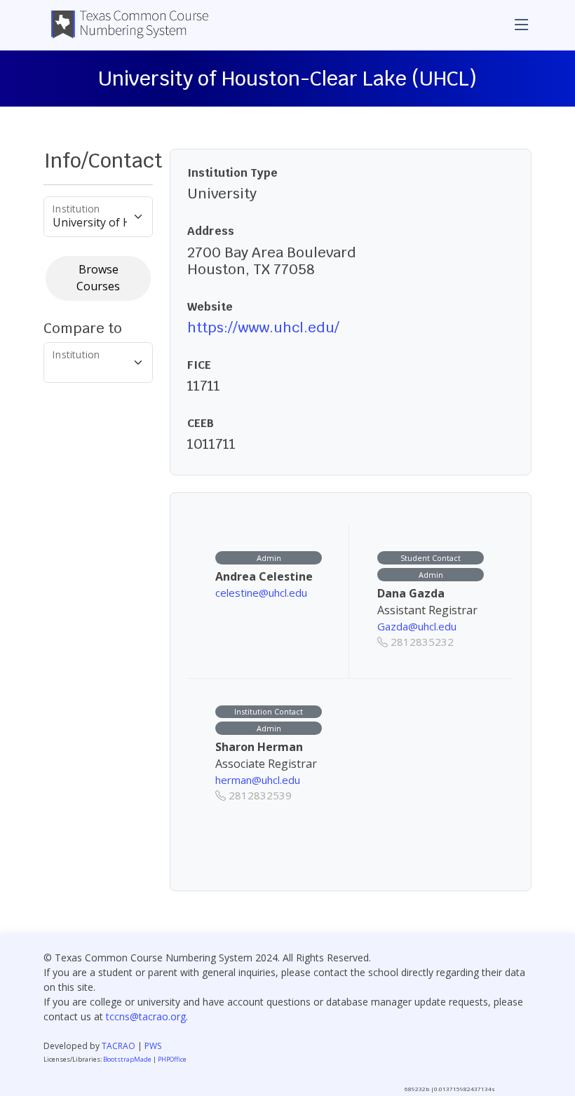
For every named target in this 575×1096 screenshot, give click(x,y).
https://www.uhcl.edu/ (263, 327)
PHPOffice (172, 1059)
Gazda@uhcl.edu (416, 626)
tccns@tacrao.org (146, 1016)
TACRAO (118, 1046)
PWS (152, 1046)
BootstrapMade (127, 1059)
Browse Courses (98, 278)
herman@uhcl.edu (257, 780)
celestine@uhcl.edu (261, 593)
